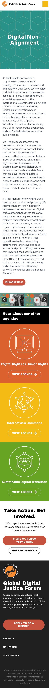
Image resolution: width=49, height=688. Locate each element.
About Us (9, 638)
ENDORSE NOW (14, 282)
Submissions (11, 655)
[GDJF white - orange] (10, 571)
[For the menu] (18, 4)
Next (44, 299)
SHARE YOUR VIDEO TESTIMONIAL (24, 540)
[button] (45, 4)
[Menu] (39, 4)
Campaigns (10, 647)
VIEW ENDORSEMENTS (24, 550)
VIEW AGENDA (22, 374)
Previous (4, 299)
